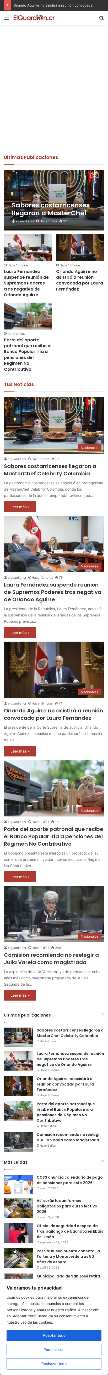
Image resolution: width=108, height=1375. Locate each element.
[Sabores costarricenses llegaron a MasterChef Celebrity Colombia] (54, 200)
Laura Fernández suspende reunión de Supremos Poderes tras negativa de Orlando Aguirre (26, 283)
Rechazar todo (54, 1363)
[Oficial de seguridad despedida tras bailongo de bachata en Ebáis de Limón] (18, 1233)
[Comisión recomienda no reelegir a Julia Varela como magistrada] (18, 1142)
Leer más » (20, 506)
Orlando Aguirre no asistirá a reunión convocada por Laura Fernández (79, 280)
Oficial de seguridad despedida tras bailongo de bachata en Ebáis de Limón (70, 1231)
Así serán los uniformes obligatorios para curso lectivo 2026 (67, 1206)
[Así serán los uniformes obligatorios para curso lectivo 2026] (18, 1208)
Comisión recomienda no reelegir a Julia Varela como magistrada (51, 958)
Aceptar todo (54, 1335)
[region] (54, 1327)
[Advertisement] (54, 97)
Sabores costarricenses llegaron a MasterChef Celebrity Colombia (50, 470)
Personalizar (54, 1349)
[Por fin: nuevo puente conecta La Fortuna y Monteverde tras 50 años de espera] (18, 1258)
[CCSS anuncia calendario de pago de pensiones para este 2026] (18, 1184)
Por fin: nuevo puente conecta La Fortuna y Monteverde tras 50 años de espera (68, 1256)
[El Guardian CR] (34, 17)
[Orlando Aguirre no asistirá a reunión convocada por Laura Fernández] (80, 247)
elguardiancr (25, 221)
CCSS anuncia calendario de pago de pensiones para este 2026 (70, 1180)
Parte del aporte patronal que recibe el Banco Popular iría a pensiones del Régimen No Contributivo (27, 354)
